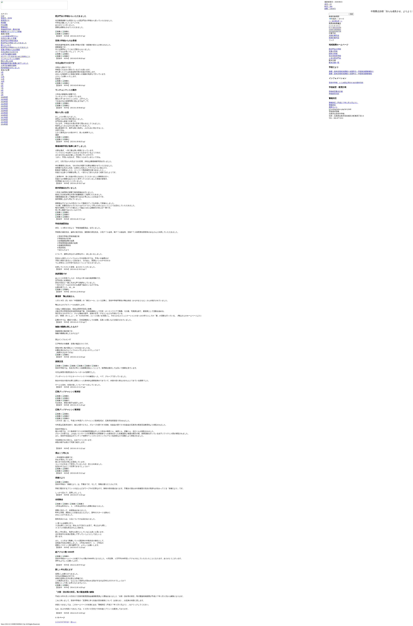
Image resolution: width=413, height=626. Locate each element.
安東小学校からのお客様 (10, 50)
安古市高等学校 (335, 56)
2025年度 (4, 99)
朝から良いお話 (7, 61)
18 (335, 29)
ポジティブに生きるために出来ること (15, 56)
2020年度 (4, 111)
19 (336, 29)
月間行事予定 (334, 35)
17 (333, 29)
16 (331, 29)
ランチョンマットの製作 (10, 59)
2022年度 (4, 106)
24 (333, 31)
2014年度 (4, 124)
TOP (2, 16)
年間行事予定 (334, 38)
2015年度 (4, 122)
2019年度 (4, 113)
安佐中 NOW (6, 18)
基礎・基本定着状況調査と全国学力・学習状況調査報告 (350, 74)
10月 (2, 81)
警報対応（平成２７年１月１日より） (343, 103)
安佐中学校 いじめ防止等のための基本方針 (346, 83)
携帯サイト (333, 107)
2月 (2, 72)
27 (338, 31)
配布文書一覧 (334, 62)
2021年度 (4, 108)
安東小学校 (333, 51)
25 (335, 31)
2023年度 (4, 104)
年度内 (333, 19)
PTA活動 (4, 25)
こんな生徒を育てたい (9, 36)
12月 (2, 77)
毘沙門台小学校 (335, 49)
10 (68, 622)
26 (336, 31)
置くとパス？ (6, 45)
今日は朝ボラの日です (9, 52)
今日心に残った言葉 (8, 38)
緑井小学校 (333, 53)
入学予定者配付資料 (8, 54)
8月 (2, 86)
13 (338, 27)
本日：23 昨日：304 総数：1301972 (330, 6)
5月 (2, 93)
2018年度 (4, 115)
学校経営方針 (334, 94)
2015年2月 (335, 21)
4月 (2, 95)
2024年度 (4, 102)
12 (336, 27)
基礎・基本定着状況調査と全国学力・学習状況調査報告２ (351, 71)
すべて (341, 19)
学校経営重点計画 (336, 91)
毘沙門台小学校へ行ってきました (14, 43)
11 (335, 27)
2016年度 (4, 120)
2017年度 (4, 117)
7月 (2, 88)
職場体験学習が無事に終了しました (14, 63)
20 (338, 29)
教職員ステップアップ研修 (11, 31)
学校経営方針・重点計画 (10, 29)
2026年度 (4, 97)
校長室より (5, 20)
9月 (2, 83)
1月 (2, 74)
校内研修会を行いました (10, 68)
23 (331, 31)
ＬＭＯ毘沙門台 (335, 58)
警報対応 (4, 27)
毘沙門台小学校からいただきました (14, 47)
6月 (2, 90)
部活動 (3, 22)
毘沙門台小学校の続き (9, 41)
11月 (2, 79)
